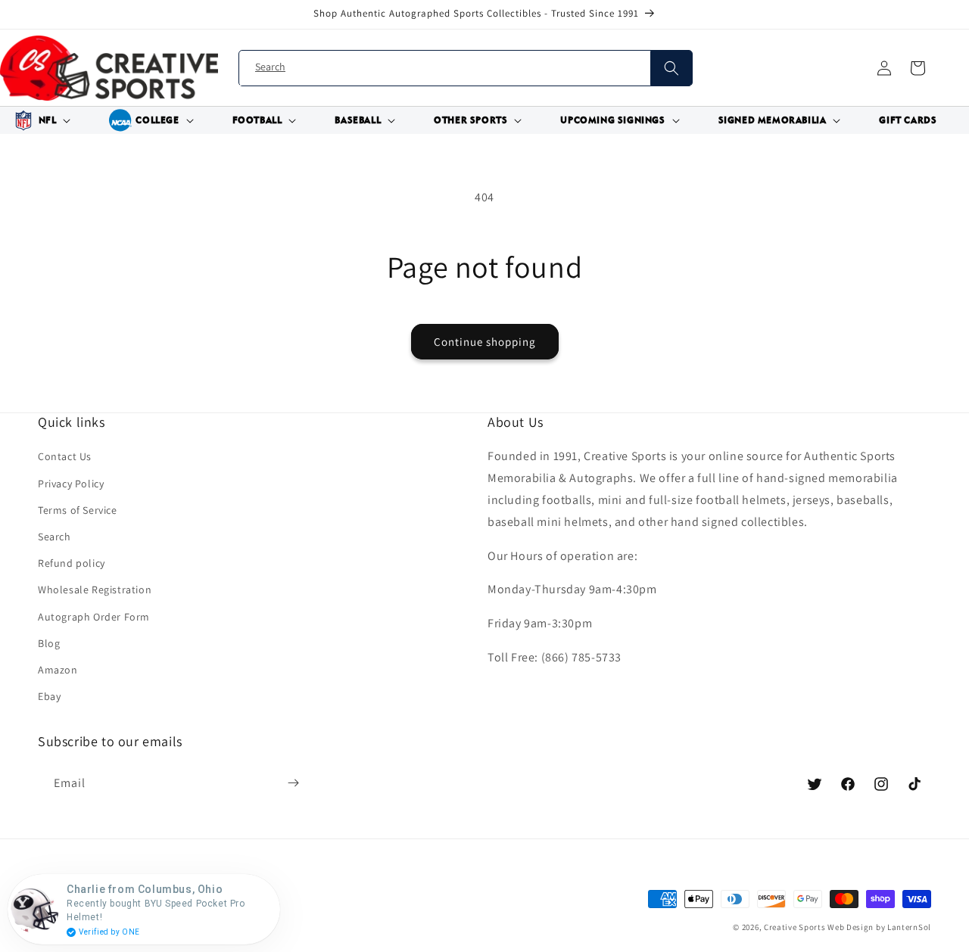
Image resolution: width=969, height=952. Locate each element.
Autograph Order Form (94, 617)
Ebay (49, 696)
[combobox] (465, 68)
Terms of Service (77, 510)
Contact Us (65, 456)
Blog (49, 643)
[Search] (671, 68)
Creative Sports (795, 927)
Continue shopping (485, 341)
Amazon (58, 670)
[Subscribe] (293, 783)
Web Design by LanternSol (879, 927)
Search (54, 536)
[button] (40, 120)
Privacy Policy (71, 483)
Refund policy (71, 563)
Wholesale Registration (94, 589)
